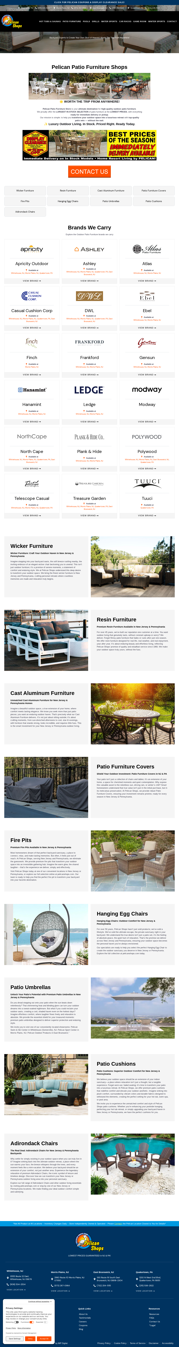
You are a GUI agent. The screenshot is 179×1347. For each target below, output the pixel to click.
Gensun (147, 357)
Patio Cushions (154, 201)
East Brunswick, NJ (161, 459)
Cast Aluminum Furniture (111, 190)
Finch (32, 357)
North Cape (31, 451)
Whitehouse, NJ (17, 273)
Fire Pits (25, 201)
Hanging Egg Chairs (68, 201)
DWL (89, 310)
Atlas (147, 263)
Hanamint (31, 404)
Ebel (147, 310)
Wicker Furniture (25, 190)
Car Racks (125, 21)
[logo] (11, 21)
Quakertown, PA (46, 273)
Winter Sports (156, 21)
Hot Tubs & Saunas (50, 21)
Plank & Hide (89, 451)
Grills (95, 21)
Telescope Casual (31, 498)
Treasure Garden (89, 498)
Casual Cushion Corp (31, 310)
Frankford (89, 357)
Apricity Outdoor (31, 263)
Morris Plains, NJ (31, 273)
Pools (86, 21)
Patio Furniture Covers (154, 190)
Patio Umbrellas (111, 201)
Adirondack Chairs (25, 211)
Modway (147, 404)
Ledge (89, 404)
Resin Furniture (68, 190)
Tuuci (147, 498)
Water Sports (109, 21)
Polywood (147, 451)
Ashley (89, 263)
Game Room (139, 21)
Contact (172, 21)
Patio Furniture (72, 21)
